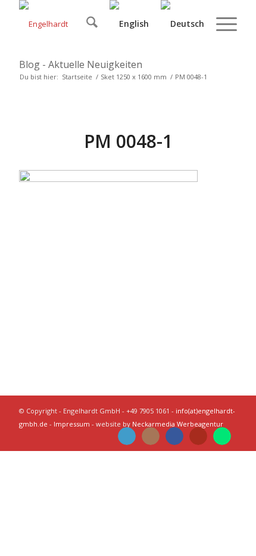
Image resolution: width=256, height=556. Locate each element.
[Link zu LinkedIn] (127, 436)
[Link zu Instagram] (151, 436)
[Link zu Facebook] (174, 436)
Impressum (72, 423)
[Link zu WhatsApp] (222, 436)
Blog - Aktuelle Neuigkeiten (80, 64)
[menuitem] (86, 24)
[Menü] (220, 24)
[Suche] (86, 24)
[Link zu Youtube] (198, 436)
